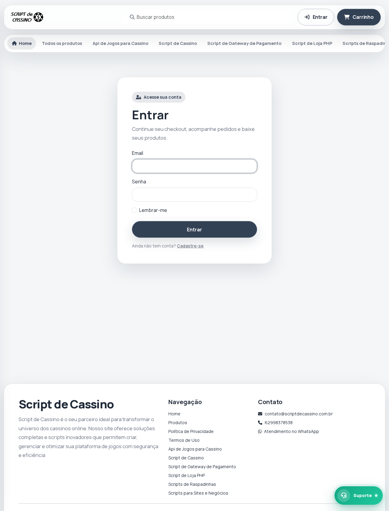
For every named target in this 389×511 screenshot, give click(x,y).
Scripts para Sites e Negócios (198, 493)
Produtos (177, 422)
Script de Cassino (178, 43)
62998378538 (279, 422)
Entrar (194, 229)
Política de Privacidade (191, 431)
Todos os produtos (62, 43)
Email (137, 153)
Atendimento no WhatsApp (291, 431)
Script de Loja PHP (312, 43)
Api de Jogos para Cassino (120, 43)
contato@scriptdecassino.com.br (299, 414)
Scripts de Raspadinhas (192, 484)
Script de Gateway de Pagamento (244, 43)
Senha (139, 181)
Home (174, 414)
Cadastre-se (190, 246)
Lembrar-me (153, 210)
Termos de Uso (184, 440)
